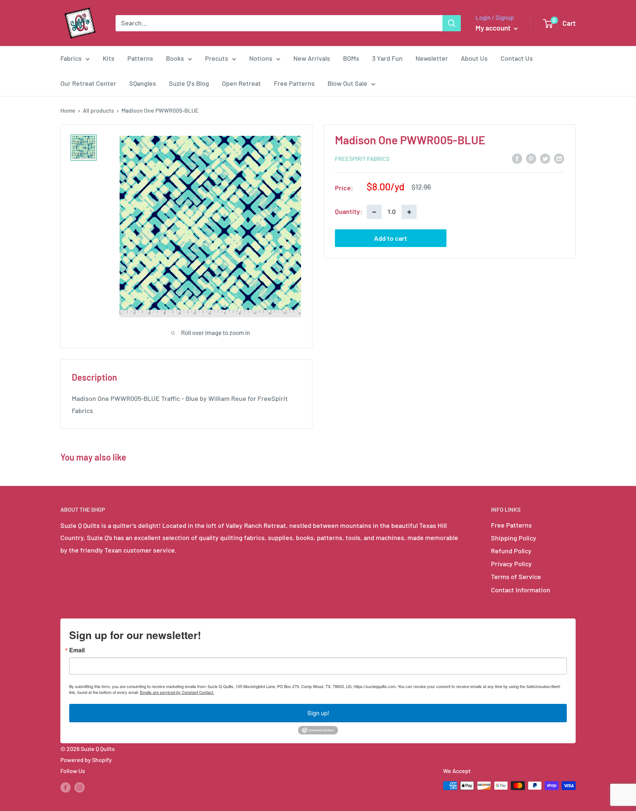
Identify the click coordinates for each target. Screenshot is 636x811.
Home (67, 110)
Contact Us (517, 58)
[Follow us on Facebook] (65, 787)
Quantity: (348, 211)
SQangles (142, 83)
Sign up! (318, 713)
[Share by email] (559, 158)
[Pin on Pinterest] (531, 158)
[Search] (451, 23)
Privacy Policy (511, 564)
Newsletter (432, 58)
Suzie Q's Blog (189, 83)
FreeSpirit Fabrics (362, 158)
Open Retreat (241, 83)
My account (494, 28)
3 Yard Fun (387, 58)
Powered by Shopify (86, 759)
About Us (474, 58)
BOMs (351, 58)
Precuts (216, 58)
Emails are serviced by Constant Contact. (177, 692)
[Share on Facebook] (517, 158)
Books (175, 58)
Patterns (140, 58)
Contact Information (520, 590)
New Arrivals (311, 58)
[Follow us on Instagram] (79, 787)
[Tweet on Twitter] (545, 158)
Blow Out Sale (347, 83)
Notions (260, 58)
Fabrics (71, 58)
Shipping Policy (513, 538)
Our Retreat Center (88, 83)
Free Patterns (294, 83)
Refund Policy (511, 551)
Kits (108, 58)
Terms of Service (516, 576)
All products (98, 110)
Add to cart (390, 238)
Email (77, 650)
